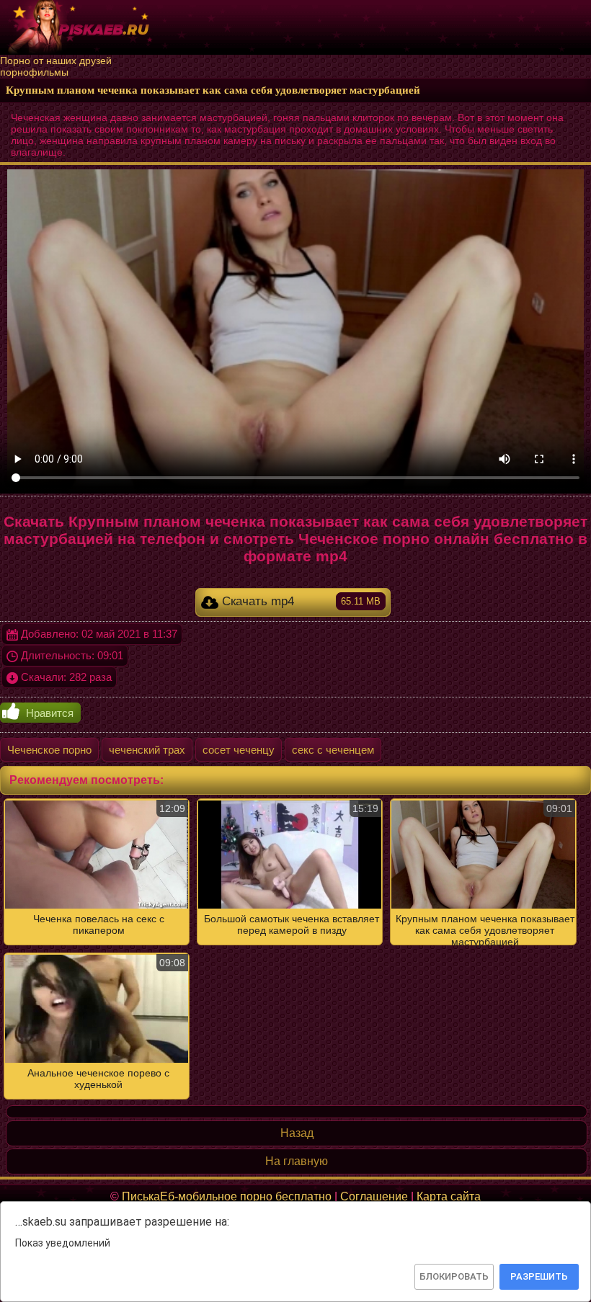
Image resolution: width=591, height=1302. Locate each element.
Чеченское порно (49, 750)
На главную (296, 1161)
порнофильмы (34, 72)
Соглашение (374, 1196)
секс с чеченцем (333, 750)
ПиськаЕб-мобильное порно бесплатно (227, 1196)
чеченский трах (147, 750)
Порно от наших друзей (56, 60)
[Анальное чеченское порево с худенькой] (295, 949)
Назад (297, 1133)
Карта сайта (449, 1196)
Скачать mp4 (299, 601)
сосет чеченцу (239, 750)
